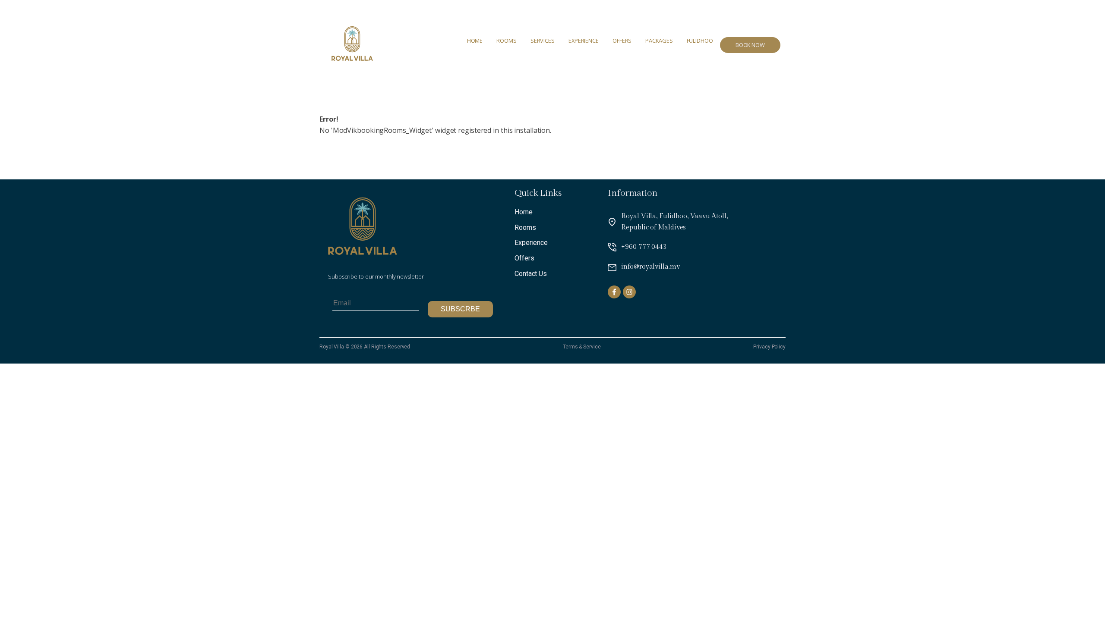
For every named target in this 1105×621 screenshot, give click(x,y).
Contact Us (531, 274)
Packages (658, 40)
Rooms (506, 40)
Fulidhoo (700, 40)
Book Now (750, 45)
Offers (621, 40)
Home (475, 40)
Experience (583, 40)
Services (542, 40)
